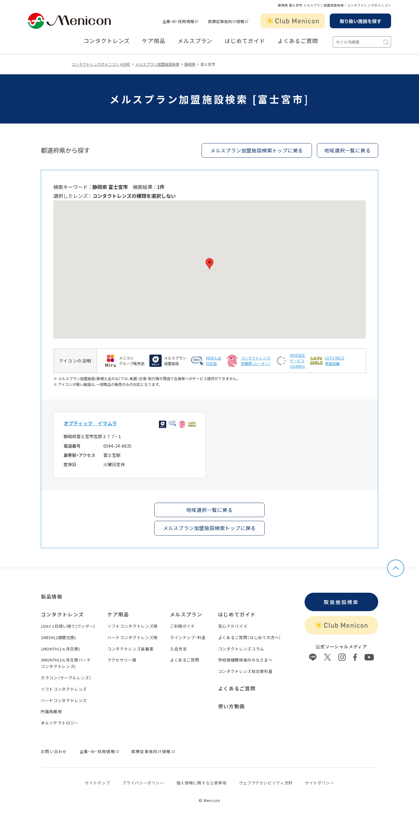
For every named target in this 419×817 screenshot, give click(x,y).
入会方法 (178, 649)
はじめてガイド (245, 40)
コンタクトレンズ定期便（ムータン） (255, 360)
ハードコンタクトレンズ (64, 700)
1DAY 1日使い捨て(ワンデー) (68, 626)
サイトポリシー (319, 783)
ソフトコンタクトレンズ (64, 689)
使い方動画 (231, 706)
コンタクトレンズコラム (241, 649)
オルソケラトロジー (60, 723)
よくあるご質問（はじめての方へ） (249, 637)
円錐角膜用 (51, 711)
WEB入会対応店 (213, 360)
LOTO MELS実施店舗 (334, 360)
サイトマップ (97, 783)
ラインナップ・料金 (188, 637)
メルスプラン (195, 40)
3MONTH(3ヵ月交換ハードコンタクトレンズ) (66, 663)
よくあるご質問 (298, 40)
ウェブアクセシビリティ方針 (266, 783)
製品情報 (51, 596)
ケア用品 (153, 40)
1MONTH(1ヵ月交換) (60, 649)
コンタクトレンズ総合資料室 (245, 671)
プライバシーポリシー (143, 783)
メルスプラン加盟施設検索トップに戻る (256, 150)
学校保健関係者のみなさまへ (245, 660)
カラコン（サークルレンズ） (66, 678)
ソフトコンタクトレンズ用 (132, 626)
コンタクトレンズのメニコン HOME (100, 64)
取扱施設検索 (341, 602)
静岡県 (189, 64)
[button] (209, 263)
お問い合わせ (54, 751)
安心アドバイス (233, 626)
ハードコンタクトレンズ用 (132, 637)
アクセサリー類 (121, 660)
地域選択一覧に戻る (347, 150)
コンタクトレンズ (106, 40)
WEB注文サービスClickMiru (297, 360)
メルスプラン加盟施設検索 (157, 64)
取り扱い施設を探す (360, 21)
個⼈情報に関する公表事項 (201, 783)
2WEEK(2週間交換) (58, 637)
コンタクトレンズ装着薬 (130, 649)
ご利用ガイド (182, 626)
